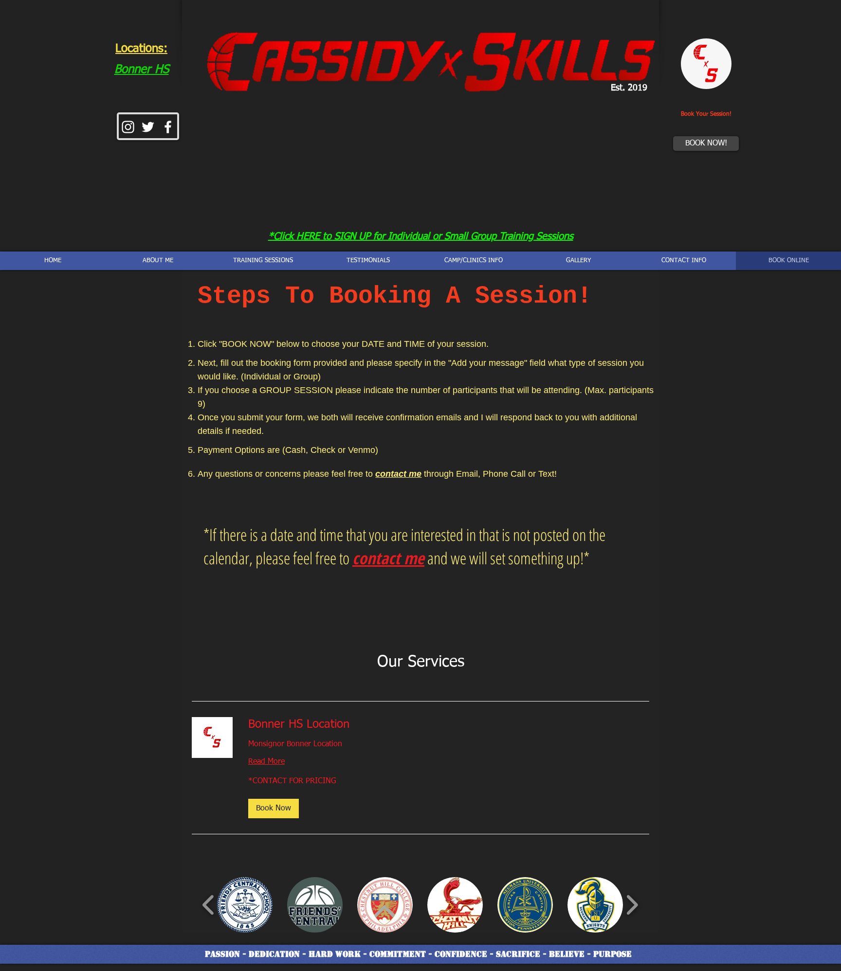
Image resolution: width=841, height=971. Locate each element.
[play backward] (208, 904)
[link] (448, 725)
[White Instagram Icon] (128, 127)
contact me (398, 474)
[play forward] (632, 904)
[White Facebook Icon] (168, 127)
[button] (273, 808)
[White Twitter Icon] (148, 127)
